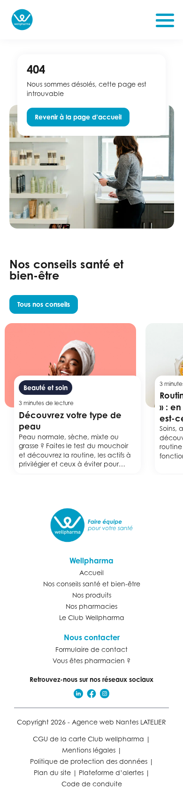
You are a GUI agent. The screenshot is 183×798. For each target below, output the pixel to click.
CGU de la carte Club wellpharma (88, 739)
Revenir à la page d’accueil (78, 117)
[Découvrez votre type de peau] (75, 398)
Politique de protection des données (88, 761)
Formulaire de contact (91, 649)
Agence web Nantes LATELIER (119, 722)
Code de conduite (91, 784)
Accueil (91, 572)
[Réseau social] (78, 693)
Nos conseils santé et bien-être (91, 584)
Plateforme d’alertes (111, 772)
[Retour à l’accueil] (91, 525)
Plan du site (52, 772)
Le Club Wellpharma (91, 617)
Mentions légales (88, 750)
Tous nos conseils (43, 304)
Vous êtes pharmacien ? (91, 661)
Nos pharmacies (91, 606)
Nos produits (91, 595)
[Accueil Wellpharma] (22, 19)
